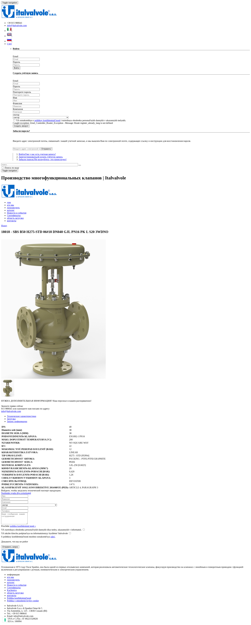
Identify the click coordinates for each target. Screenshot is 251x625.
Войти (16, 68)
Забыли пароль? (43, 159)
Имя (15, 98)
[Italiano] (9, 30)
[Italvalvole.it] (29, 197)
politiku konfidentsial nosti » (23, 526)
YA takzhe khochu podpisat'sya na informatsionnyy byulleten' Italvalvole (34, 533)
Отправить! (46, 149)
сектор (16, 115)
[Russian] (9, 41)
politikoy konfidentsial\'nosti (47, 120)
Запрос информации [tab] (17, 421)
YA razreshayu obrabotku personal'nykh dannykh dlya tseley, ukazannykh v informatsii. (41, 529)
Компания (18, 109)
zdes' (53, 536)
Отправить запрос (10, 547)
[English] (9, 36)
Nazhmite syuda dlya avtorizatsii (16, 493)
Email (15, 56)
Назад (4, 225)
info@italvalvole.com (17, 25)
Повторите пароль (22, 92)
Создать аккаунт (21, 126)
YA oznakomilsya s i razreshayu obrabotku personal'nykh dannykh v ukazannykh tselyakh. (71, 120)
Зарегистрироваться (41, 157)
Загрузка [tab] (11, 419)
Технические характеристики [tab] (21, 416)
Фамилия (17, 103)
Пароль (16, 62)
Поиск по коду (11, 167)
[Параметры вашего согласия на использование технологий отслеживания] (5, 620)
